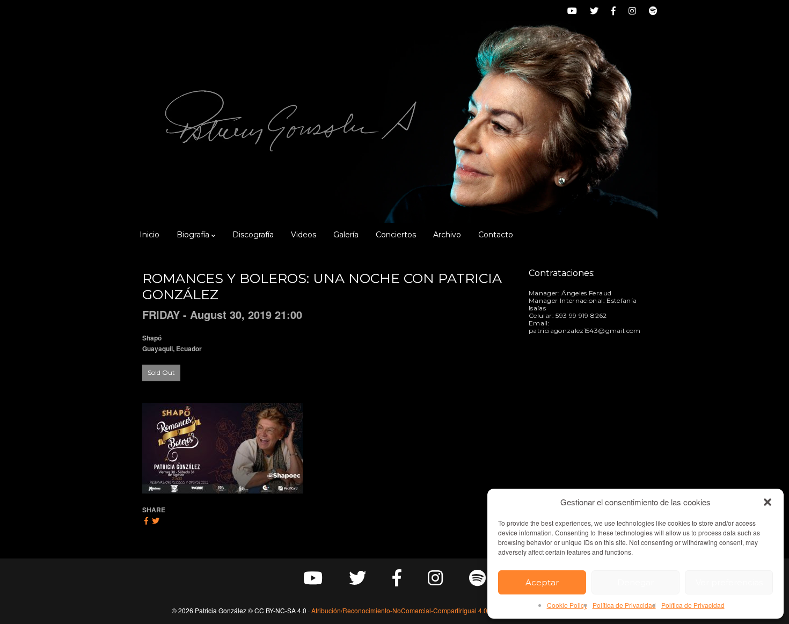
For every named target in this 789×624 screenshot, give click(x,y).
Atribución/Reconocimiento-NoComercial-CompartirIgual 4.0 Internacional (419, 610)
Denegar (635, 582)
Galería (346, 235)
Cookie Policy (567, 605)
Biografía (193, 235)
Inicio (149, 235)
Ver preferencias (729, 582)
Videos (303, 235)
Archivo (447, 235)
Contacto (495, 235)
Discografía (253, 235)
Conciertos (396, 235)
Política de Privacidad (624, 605)
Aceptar (542, 582)
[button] (767, 502)
